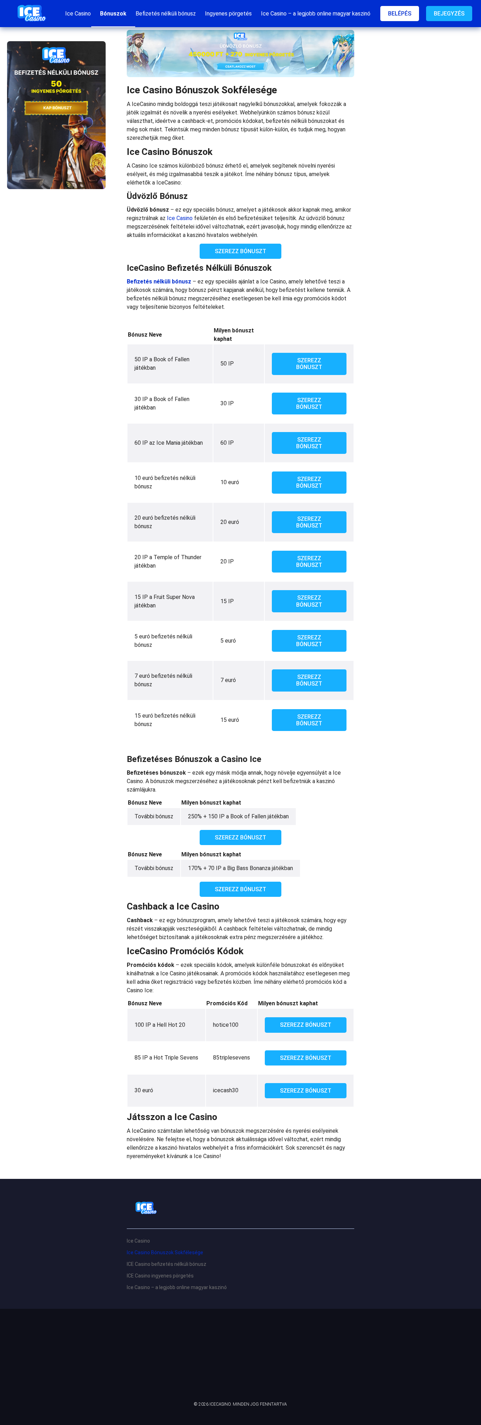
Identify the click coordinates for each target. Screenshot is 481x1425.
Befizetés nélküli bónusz (166, 13)
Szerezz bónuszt (240, 251)
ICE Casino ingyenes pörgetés (160, 1276)
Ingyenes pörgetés (228, 13)
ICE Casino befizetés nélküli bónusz (166, 1264)
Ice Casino (78, 13)
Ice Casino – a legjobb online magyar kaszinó (315, 13)
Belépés (399, 13)
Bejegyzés (449, 13)
